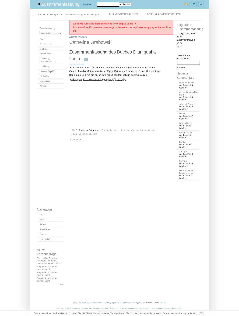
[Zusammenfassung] (194, 4)
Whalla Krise (185, 123)
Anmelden (86, 4)
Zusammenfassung (60, 4)
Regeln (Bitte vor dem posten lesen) (47, 267)
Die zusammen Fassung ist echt (187, 171)
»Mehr (180, 46)
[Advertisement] (51, 147)
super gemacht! (186, 82)
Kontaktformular (152, 302)
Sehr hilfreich (185, 133)
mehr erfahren (189, 313)
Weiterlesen (75, 140)
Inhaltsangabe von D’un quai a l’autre (139, 130)
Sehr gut (183, 151)
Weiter (62, 285)
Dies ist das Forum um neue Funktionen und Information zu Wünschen (49, 261)
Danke (182, 113)
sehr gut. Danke (186, 104)
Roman (73, 134)
